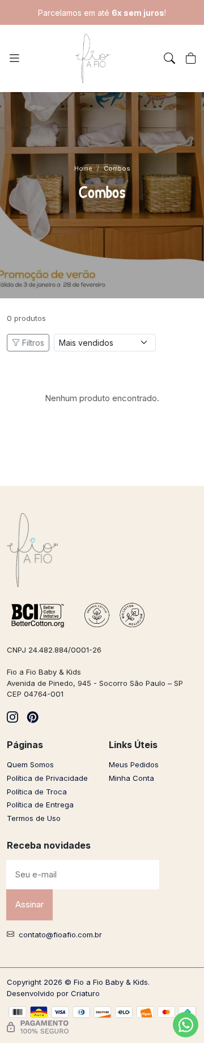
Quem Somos (30, 764)
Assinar (29, 904)
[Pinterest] (33, 717)
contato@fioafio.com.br (60, 934)
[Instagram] (12, 717)
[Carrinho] (191, 59)
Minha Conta (131, 778)
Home (83, 168)
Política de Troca (37, 791)
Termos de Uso (34, 818)
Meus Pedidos (134, 764)
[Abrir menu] (14, 58)
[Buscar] (169, 59)
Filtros (33, 342)
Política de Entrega (40, 804)
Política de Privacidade (47, 778)
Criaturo (85, 993)
